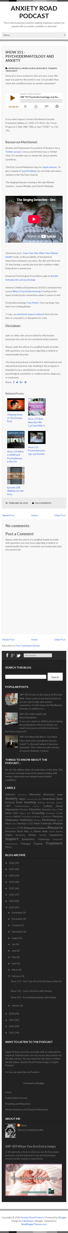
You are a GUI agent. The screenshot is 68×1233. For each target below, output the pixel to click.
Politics (14, 828)
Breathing (30, 802)
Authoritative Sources (16, 1097)
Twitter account (13, 151)
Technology (44, 839)
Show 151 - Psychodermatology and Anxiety (29, 56)
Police (8, 828)
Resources (10, 831)
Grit (29, 813)
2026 (12, 863)
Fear (60, 809)
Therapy (52, 68)
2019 (12, 907)
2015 (12, 1032)
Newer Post (8, 515)
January (16, 1005)
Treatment (11, 71)
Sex (31, 831)
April (14, 963)
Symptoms (28, 839)
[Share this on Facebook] (13, 382)
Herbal (17, 816)
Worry (8, 847)
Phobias (58, 823)
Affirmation (35, 794)
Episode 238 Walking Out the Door (15, 491)
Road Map (23, 831)
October (16, 925)
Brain (19, 802)
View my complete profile (30, 1130)
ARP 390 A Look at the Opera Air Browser (41, 694)
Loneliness (46, 816)
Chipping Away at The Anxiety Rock (14, 418)
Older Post (59, 515)
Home (34, 515)
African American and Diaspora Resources (26, 1109)
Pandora (35, 1072)
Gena (24, 1125)
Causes (59, 802)
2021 (12, 894)
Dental (59, 806)
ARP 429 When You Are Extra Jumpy (30, 1146)
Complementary (22, 806)
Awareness (48, 798)
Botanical (10, 802)
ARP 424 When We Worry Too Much (38, 736)
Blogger (40, 1083)
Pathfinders (46, 823)
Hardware (50, 813)
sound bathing (28, 171)
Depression (14, 68)
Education (35, 809)
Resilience (42, 828)
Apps (22, 798)
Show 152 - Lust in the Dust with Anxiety (31, 991)
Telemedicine (11, 844)
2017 (12, 1020)
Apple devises (50, 167)
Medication (12, 819)
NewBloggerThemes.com (34, 1224)
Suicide (42, 835)
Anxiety (11, 798)
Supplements (56, 835)
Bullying (41, 802)
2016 (12, 1026)
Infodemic (35, 816)
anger (60, 794)
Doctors (24, 809)
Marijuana (58, 816)
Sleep (45, 831)
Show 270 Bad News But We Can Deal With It (36, 422)
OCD (30, 823)
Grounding (38, 813)
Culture (47, 805)
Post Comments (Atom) (28, 645)
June (14, 950)
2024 (12, 875)
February (16, 976)
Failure (54, 809)
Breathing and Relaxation (18, 1103)
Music (8, 823)
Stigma (8, 835)
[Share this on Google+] (21, 382)
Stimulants (20, 835)
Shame (37, 831)
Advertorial (22, 795)
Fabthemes (27, 1221)
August (15, 938)
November (17, 918)
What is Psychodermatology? (27, 291)
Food (8, 813)
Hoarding (26, 816)
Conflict (36, 806)
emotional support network (30, 314)
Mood (60, 820)
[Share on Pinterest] (25, 382)
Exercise (46, 809)
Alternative (49, 794)
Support (11, 838)
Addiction (10, 794)
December (17, 912)
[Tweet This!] (17, 382)
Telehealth (58, 839)
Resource (41, 68)
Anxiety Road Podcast (34, 12)
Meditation (26, 819)
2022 (12, 888)
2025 (12, 869)
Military (37, 820)
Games (22, 813)
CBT (8, 805)
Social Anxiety (56, 831)
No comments (43, 503)
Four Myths (33, 302)
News (14, 823)
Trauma (38, 843)
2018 (12, 1013)
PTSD (20, 828)
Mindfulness (28, 68)
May (14, 957)
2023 (12, 882)
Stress (32, 834)
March (15, 969)
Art (40, 799)
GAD (15, 813)
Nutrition (22, 823)
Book (59, 798)
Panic (37, 823)
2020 (12, 901)
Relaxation (30, 827)
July (14, 944)
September (18, 931)
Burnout (50, 802)
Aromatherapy (32, 799)
